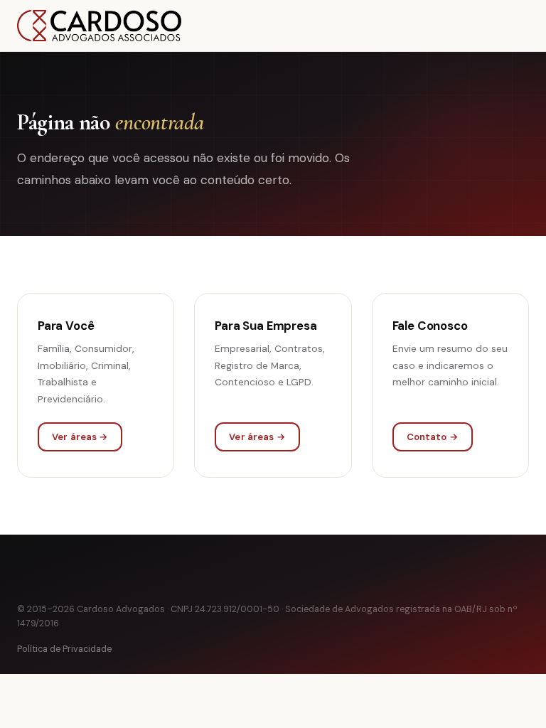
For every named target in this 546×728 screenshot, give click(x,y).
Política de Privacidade (64, 649)
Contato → (433, 437)
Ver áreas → (80, 437)
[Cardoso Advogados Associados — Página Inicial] (99, 25)
